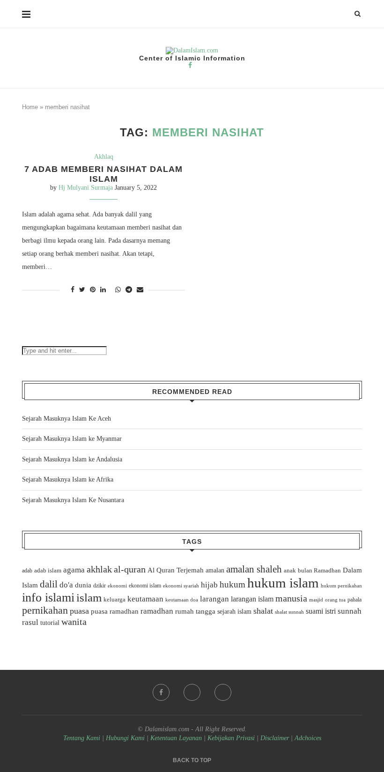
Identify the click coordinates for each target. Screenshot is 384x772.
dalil (49, 584)
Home (30, 107)
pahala (354, 599)
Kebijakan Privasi (231, 738)
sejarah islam (234, 611)
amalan (215, 570)
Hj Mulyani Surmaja (86, 187)
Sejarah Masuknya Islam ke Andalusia (72, 459)
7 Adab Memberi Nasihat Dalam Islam (103, 174)
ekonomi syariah (181, 585)
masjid (316, 599)
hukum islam (283, 582)
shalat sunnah (289, 612)
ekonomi (117, 585)
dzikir (99, 585)
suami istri (321, 611)
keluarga (114, 599)
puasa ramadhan (115, 611)
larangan (214, 598)
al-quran (130, 569)
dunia (83, 585)
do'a (66, 584)
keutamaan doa (181, 599)
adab (27, 570)
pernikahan (45, 610)
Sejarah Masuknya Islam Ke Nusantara (73, 500)
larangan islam (252, 599)
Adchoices (308, 738)
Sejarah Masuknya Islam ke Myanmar (72, 438)
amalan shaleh (254, 569)
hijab (209, 584)
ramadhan (156, 611)
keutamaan (145, 598)
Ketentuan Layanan (176, 738)
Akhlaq (103, 156)
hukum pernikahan (341, 585)
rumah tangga (195, 611)
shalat (263, 611)
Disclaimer (274, 738)
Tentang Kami (82, 738)
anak (290, 570)
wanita (74, 621)
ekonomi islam (145, 585)
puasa (79, 611)
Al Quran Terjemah (176, 570)
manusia (291, 598)
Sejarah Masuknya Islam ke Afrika (67, 479)
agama (74, 569)
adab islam (47, 570)
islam (89, 597)
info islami (48, 597)
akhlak (99, 569)
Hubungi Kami (125, 738)
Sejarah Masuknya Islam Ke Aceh (66, 418)
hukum (232, 584)
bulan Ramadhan (319, 570)
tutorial (49, 622)
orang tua (335, 599)
